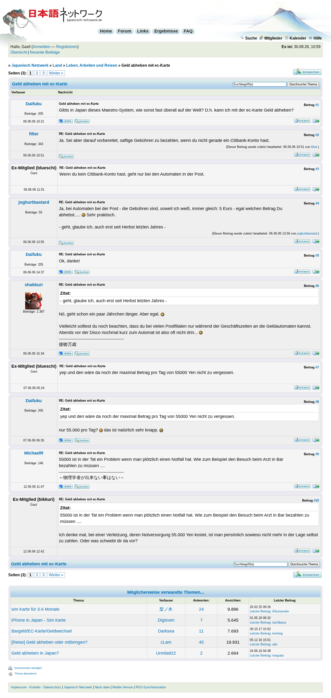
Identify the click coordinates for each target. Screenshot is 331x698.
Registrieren (66, 47)
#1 (317, 105)
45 (201, 642)
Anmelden (41, 47)
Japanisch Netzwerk (29, 65)
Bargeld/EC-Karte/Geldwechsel (41, 631)
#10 (316, 500)
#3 (317, 169)
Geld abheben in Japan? (35, 653)
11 (201, 631)
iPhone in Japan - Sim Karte (38, 620)
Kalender (298, 38)
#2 (317, 135)
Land (57, 65)
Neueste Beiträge (45, 52)
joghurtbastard (33, 202)
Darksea (166, 631)
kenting (277, 633)
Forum (124, 31)
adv (274, 644)
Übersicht (18, 52)
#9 (317, 454)
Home (106, 31)
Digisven (166, 620)
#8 (317, 402)
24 (201, 609)
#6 (317, 286)
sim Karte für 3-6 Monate (35, 609)
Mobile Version (122, 687)
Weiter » (56, 73)
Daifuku (34, 103)
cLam (166, 642)
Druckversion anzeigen (28, 667)
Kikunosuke (280, 611)
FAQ (188, 31)
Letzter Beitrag (260, 611)
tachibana (279, 622)
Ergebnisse (166, 31)
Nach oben (102, 687)
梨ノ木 (166, 609)
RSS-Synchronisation (151, 687)
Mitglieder (273, 38)
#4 (317, 203)
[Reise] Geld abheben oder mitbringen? (49, 642)
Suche (251, 38)
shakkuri (34, 284)
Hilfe (318, 38)
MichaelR (33, 453)
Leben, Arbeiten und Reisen (91, 65)
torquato (278, 655)
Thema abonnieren (26, 673)
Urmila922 (166, 653)
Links (143, 31)
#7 (317, 367)
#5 (317, 255)
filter (34, 133)
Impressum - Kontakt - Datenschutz (36, 687)
